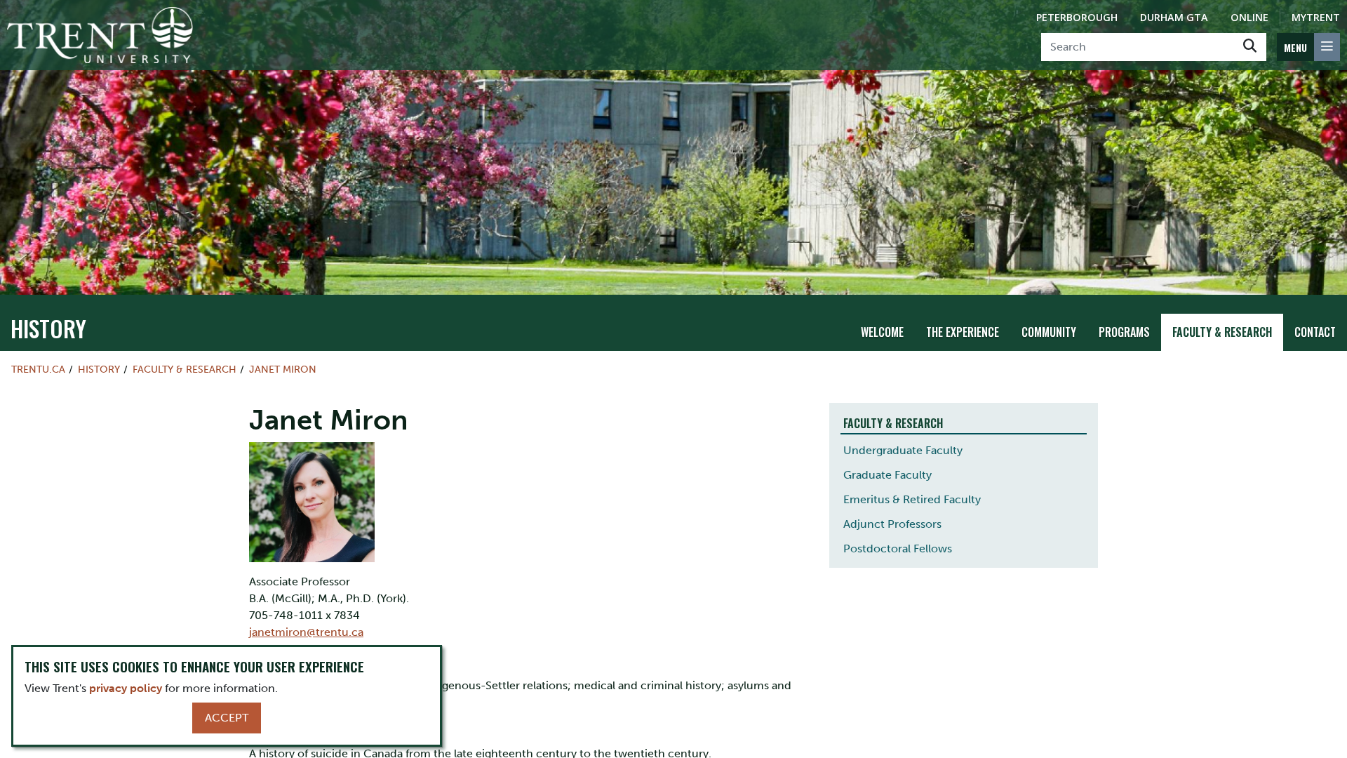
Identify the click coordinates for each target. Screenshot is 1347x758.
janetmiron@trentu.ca (306, 632)
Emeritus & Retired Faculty (912, 499)
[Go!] (1249, 47)
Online (1249, 17)
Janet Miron (282, 369)
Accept (226, 717)
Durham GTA (1174, 17)
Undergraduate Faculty (903, 450)
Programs (1124, 332)
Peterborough (1077, 17)
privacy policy (125, 688)
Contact (1315, 332)
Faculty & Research (1222, 332)
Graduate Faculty (887, 474)
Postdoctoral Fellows (897, 548)
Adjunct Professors (892, 524)
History (48, 328)
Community (1048, 332)
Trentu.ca (38, 369)
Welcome (882, 332)
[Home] (100, 35)
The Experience (962, 332)
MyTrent (1316, 17)
